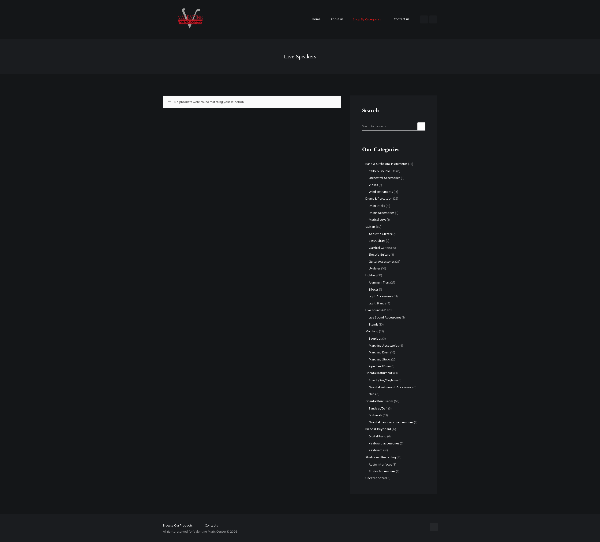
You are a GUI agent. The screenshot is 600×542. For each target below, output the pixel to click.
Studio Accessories (382, 471)
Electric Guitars (379, 255)
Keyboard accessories (384, 443)
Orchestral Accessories (384, 178)
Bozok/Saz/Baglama (383, 380)
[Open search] (424, 19)
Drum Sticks (377, 206)
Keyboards (376, 450)
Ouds (372, 394)
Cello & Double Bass (383, 171)
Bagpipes (375, 338)
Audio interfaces (380, 464)
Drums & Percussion (378, 198)
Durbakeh (375, 415)
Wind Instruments (381, 192)
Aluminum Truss (379, 282)
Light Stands (377, 303)
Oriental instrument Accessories (391, 387)
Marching (371, 331)
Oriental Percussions (379, 401)
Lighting (371, 275)
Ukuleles (374, 268)
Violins (373, 185)
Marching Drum (379, 352)
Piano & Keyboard (378, 429)
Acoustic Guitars (380, 234)
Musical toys (377, 220)
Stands (373, 324)
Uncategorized (376, 478)
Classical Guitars (379, 248)
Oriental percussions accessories (391, 422)
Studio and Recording (380, 457)
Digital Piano (377, 436)
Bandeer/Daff (378, 408)
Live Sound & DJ (376, 310)
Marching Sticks (379, 359)
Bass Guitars (377, 241)
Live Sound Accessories (385, 317)
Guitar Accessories (381, 262)
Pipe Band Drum (380, 366)
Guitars (370, 227)
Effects (373, 289)
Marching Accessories (384, 346)
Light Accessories (381, 296)
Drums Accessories (381, 213)
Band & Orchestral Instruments (386, 164)
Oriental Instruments (379, 373)
